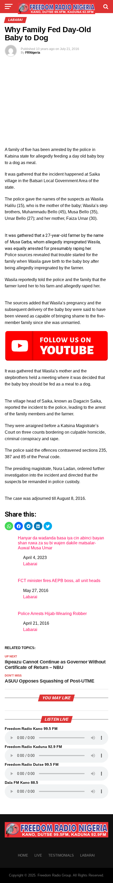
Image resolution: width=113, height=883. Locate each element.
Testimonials (61, 855)
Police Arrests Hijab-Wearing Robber (52, 613)
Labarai (30, 564)
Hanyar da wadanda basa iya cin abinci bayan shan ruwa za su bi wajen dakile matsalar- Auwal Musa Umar (61, 543)
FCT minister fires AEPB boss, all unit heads (59, 580)
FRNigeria (32, 52)
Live (38, 855)
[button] (9, 526)
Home (23, 855)
